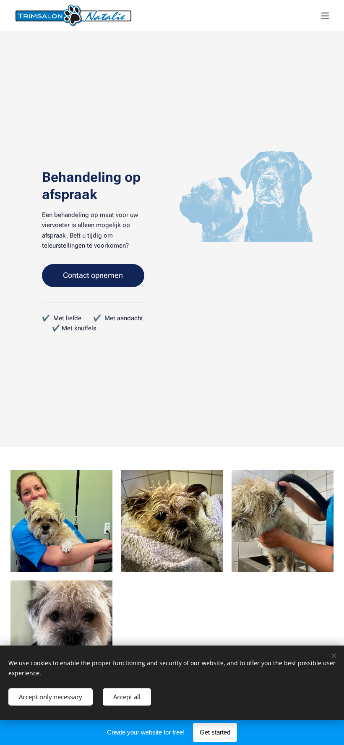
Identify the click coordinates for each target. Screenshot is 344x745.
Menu (325, 15)
